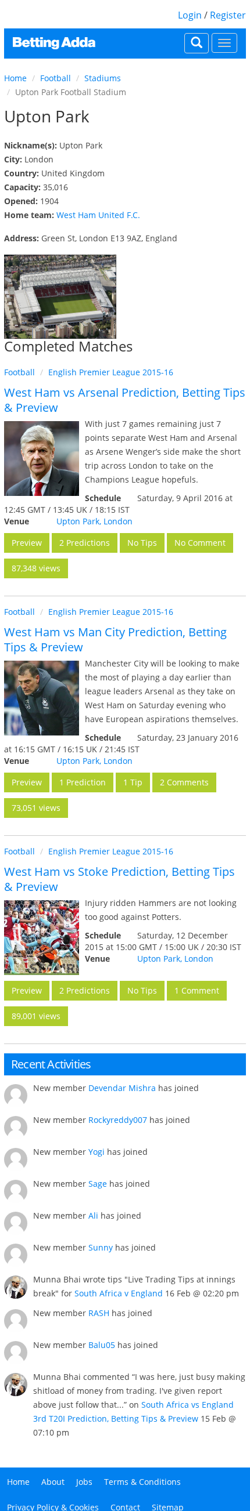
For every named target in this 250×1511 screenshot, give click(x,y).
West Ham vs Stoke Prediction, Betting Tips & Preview (119, 879)
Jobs (84, 1481)
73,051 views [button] (36, 807)
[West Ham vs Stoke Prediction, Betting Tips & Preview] (41, 937)
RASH (98, 1312)
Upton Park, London (94, 521)
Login (190, 15)
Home (15, 78)
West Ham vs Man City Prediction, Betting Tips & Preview (115, 639)
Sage (97, 1183)
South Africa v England (118, 1293)
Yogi (96, 1151)
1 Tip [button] (132, 782)
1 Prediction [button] (82, 782)
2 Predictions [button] (84, 542)
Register (228, 15)
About (53, 1481)
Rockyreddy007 (117, 1119)
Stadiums (102, 78)
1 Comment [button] (196, 990)
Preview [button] (27, 542)
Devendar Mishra (122, 1087)
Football (55, 78)
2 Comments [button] (184, 782)
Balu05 (101, 1344)
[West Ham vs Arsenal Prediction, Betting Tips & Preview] (41, 458)
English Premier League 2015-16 (110, 372)
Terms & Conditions (142, 1481)
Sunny (100, 1247)
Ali (93, 1215)
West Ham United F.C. (98, 214)
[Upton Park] (60, 297)
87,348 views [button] (36, 568)
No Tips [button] (142, 542)
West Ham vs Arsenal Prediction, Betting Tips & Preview (124, 400)
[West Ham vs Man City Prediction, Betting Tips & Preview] (41, 698)
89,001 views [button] (36, 1015)
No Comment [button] (200, 542)
